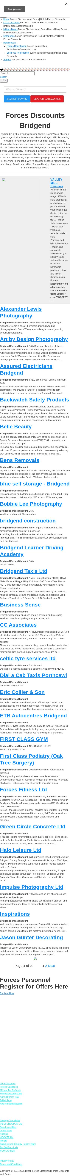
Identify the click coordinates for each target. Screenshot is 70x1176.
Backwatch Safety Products (34, 400)
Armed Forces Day (9, 1097)
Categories (9, 36)
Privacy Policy (7, 1161)
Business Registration (18, 53)
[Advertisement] (35, 1037)
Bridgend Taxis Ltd (23, 571)
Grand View (6, 1130)
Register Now (7, 993)
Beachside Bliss (8, 1127)
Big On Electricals (9, 1147)
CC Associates (18, 625)
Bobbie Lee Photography (31, 504)
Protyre (3, 1140)
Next (51, 966)
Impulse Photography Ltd (31, 887)
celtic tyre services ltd (28, 658)
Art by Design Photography (34, 339)
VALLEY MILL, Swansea (56, 183)
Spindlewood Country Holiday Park (18, 1144)
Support (7, 59)
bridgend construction (28, 521)
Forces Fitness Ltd (23, 789)
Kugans (4, 1134)
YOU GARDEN (7, 1150)
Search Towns (17, 98)
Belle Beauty (16, 426)
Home (6, 19)
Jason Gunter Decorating (31, 937)
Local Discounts (11, 22)
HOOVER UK (6, 1137)
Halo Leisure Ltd (20, 850)
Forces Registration (17, 46)
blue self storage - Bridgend (35, 484)
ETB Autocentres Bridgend (33, 716)
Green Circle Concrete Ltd (32, 826)
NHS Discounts (7, 1083)
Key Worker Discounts (11, 1103)
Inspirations (15, 914)
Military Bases (10, 29)
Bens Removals (19, 460)
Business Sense (20, 605)
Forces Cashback (9, 1087)
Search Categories (47, 98)
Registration (9, 42)
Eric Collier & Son (22, 692)
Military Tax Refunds (10, 1090)
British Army (6, 1100)
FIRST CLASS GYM (24, 739)
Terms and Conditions (11, 1164)
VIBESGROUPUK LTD (11, 1124)
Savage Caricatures (10, 1120)
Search (3, 77)
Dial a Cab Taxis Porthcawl (33, 675)
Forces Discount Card (11, 1093)
